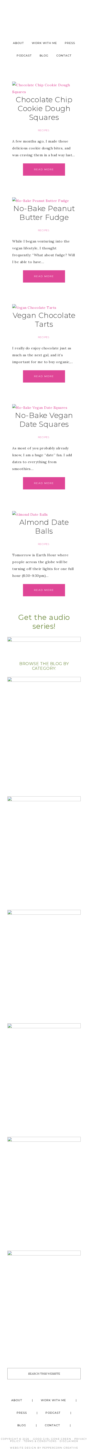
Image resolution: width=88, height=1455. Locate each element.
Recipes (43, 130)
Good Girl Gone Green (52, 1439)
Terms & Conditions (40, 1441)
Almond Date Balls (44, 527)
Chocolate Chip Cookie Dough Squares (44, 108)
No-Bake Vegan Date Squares (44, 420)
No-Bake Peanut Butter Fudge (44, 213)
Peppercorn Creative (60, 1447)
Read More (44, 169)
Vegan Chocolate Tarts (44, 320)
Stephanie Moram (44, 15)
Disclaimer (69, 1441)
